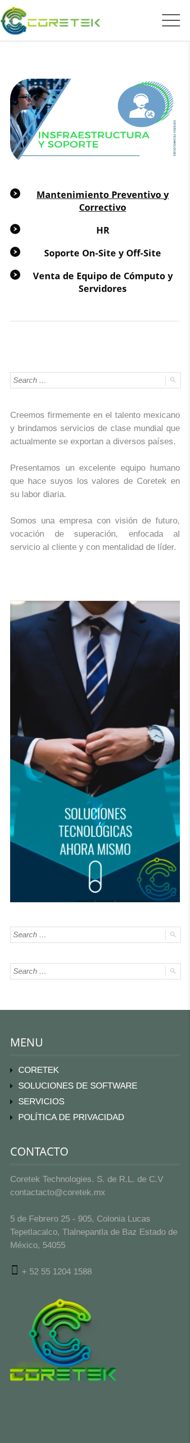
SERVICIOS (41, 1101)
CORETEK (38, 1070)
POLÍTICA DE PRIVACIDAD (71, 1117)
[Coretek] (45, 20)
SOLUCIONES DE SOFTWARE (77, 1086)
